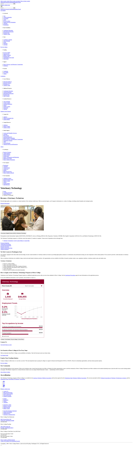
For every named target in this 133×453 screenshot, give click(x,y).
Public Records (6, 407)
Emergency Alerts (7, 404)
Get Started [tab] (7, 339)
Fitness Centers (6, 126)
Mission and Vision (7, 158)
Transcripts (5, 107)
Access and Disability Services (10, 133)
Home (4, 191)
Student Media (6, 119)
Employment (6, 156)
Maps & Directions (7, 171)
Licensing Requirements (6, 245)
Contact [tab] (2, 339)
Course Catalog (6, 102)
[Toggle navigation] (1, 6)
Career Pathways (7, 194)
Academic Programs (7, 192)
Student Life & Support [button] (6, 111)
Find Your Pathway (7, 81)
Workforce (5, 65)
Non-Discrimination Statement (10, 410)
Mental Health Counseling (9, 138)
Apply (4, 19)
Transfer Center (6, 34)
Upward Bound (6, 143)
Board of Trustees (7, 152)
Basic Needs (6, 135)
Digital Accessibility (7, 412)
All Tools (5, 44)
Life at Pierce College (5, 372)
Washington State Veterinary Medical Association (75, 378)
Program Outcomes (5, 246)
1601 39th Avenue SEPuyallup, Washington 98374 (7, 427)
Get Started (5, 18)
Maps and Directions (7, 392)
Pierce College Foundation (9, 159)
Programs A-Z (6, 84)
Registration (6, 24)
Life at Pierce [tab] (21, 339)
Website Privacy (6, 413)
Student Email (18, 2)
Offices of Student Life (8, 118)
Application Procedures (6, 244)
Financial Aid (6, 53)
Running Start (6, 32)
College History (6, 153)
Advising (5, 23)
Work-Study (6, 58)
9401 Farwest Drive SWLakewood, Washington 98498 (7, 420)
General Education (7, 92)
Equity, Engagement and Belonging (11, 157)
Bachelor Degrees (7, 82)
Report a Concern (7, 406)
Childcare (5, 125)
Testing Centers (6, 106)
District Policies (6, 154)
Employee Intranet (7, 396)
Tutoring (5, 109)
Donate (5, 398)
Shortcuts (3, 2)
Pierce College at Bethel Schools (8, 439)
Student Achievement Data (6, 248)
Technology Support (7, 140)
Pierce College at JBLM (8, 172)
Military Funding (7, 55)
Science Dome (6, 183)
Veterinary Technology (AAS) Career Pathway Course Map (16, 240)
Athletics (5, 117)
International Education (8, 31)
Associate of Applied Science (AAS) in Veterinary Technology (13, 233)
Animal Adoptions (5, 249)
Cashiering (5, 71)
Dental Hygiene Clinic (8, 179)
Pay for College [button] (4, 47)
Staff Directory (6, 184)
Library (5, 105)
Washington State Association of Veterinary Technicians (13, 379)
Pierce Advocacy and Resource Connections (13, 64)
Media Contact (6, 408)
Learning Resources (7, 104)
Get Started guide (4, 355)
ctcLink (9, 2)
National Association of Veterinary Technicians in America (113, 378)
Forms (4, 42)
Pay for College (6, 21)
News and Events (7, 395)
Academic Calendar (7, 39)
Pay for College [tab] (14, 339)
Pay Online (5, 72)
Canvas (6, 2)
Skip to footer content (25, 1)
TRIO (4, 141)
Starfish (13, 2)
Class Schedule (6, 41)
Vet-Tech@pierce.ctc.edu (6, 344)
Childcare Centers (7, 178)
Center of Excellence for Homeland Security (10, 441)
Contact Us (5, 169)
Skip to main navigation (15, 1)
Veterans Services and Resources (10, 144)
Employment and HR (8, 393)
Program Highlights (5, 243)
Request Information (5, 203)
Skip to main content (5, 1)
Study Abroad (6, 96)
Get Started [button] (3, 10)
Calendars (5, 166)
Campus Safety (6, 167)
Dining (4, 170)
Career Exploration (7, 17)
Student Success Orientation (9, 22)
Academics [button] (3, 76)
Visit (4, 16)
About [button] (2, 146)
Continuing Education (8, 30)
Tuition (4, 73)
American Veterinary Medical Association (42, 378)
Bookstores (5, 165)
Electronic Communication (9, 414)
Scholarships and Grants (8, 57)
